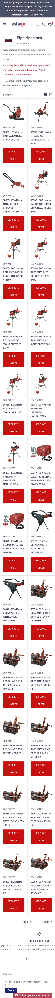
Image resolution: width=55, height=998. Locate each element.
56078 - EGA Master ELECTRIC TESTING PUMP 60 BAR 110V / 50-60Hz (13, 546)
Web (41, 69)
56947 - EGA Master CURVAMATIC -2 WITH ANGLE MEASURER (41, 546)
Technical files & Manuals (17, 74)
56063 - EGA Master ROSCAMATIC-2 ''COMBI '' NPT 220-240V (13, 342)
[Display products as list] (50, 94)
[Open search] (37, 24)
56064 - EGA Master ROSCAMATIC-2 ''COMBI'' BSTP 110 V (41, 340)
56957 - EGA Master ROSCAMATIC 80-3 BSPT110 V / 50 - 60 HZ (41, 819)
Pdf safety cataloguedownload (20, 69)
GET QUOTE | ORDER (14, 155)
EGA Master (9, 127)
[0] (49, 24)
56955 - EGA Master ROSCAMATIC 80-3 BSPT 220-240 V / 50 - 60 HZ (41, 751)
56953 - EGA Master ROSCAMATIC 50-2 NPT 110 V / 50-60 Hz (13, 749)
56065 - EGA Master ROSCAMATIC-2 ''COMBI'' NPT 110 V (13, 408)
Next (46, 921)
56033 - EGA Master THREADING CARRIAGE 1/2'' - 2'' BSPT (41, 138)
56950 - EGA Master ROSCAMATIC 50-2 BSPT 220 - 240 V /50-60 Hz (41, 615)
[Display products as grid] (45, 94)
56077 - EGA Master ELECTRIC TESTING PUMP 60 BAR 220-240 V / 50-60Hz (41, 478)
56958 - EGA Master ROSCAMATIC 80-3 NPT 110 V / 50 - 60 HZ (13, 887)
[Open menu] (4, 24)
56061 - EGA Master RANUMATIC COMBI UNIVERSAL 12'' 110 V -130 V (13, 274)
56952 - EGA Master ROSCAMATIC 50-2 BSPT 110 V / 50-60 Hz (41, 683)
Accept (11, 990)
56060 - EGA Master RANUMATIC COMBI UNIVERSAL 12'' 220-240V (41, 206)
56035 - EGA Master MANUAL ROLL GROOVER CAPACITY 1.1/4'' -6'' (13, 206)
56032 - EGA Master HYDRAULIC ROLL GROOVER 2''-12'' (13, 136)
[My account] (43, 24)
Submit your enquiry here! (34, 995)
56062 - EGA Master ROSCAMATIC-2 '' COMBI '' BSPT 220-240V (41, 274)
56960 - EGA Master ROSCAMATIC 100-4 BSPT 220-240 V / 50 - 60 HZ (41, 887)
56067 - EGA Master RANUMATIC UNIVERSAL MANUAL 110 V (13, 478)
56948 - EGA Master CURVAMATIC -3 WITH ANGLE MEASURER (13, 615)
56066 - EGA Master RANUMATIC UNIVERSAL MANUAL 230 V (41, 410)
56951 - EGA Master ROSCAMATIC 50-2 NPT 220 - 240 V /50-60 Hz (13, 683)
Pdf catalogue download (35, 65)
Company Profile (12, 65)
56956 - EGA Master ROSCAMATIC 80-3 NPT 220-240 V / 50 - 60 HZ (13, 819)
